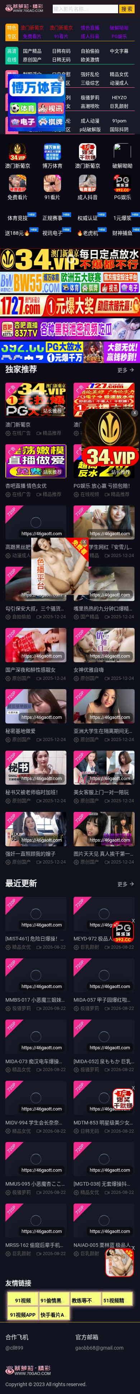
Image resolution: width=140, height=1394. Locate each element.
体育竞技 (18, 218)
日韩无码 (61, 59)
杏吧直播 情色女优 (26, 486)
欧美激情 (90, 59)
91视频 (23, 1300)
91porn (119, 121)
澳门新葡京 (18, 424)
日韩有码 (61, 51)
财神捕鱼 (122, 233)
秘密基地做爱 (20, 731)
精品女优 (119, 74)
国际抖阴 (119, 129)
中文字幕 (119, 51)
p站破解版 (90, 129)
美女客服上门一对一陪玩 (101, 792)
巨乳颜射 (119, 106)
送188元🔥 (17, 233)
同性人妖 (32, 83)
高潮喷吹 (90, 106)
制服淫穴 (32, 74)
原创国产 (32, 59)
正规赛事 (52, 218)
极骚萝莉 (90, 97)
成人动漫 (90, 121)
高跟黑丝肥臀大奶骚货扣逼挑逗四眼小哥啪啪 (55, 547)
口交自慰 (61, 74)
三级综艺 (90, 83)
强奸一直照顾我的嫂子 (30, 854)
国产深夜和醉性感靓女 (30, 670)
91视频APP (23, 1315)
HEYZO (119, 97)
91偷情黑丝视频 (58, 1300)
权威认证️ (88, 218)
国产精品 (32, 51)
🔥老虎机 (87, 233)
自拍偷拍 (90, 51)
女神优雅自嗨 (89, 670)
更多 (122, 370)
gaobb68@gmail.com (99, 1348)
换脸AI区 (61, 83)
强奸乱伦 (90, 74)
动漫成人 (119, 83)
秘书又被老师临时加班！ (33, 792)
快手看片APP (55, 1315)
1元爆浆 (122, 218)
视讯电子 (52, 233)
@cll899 (14, 1348)
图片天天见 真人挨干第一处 (104, 854)
